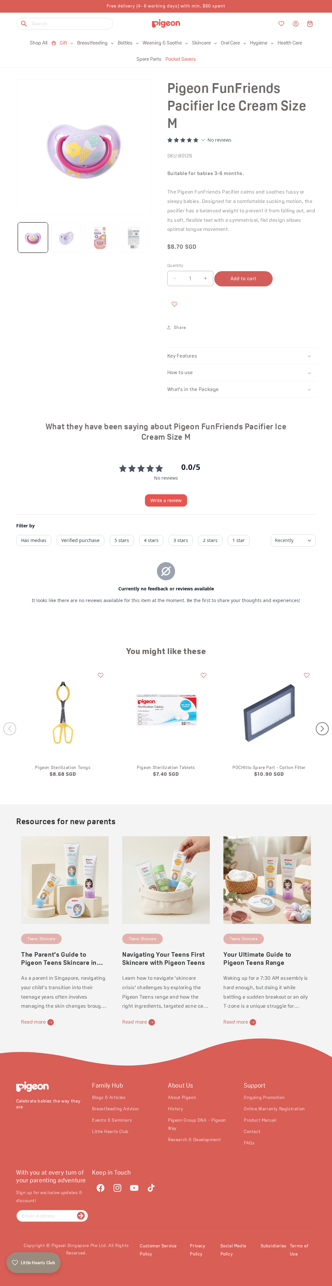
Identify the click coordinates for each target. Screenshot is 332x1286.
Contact (252, 1131)
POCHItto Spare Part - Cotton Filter (269, 767)
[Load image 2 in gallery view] (66, 237)
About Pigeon (182, 1097)
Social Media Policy (233, 1250)
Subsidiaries (274, 1246)
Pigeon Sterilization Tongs (62, 767)
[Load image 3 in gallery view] (100, 237)
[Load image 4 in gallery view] (133, 237)
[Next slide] (322, 728)
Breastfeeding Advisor (115, 1109)
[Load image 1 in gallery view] (33, 237)
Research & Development (194, 1139)
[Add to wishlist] (174, 303)
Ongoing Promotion (264, 1097)
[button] (310, 24)
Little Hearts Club (110, 1131)
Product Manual (260, 1120)
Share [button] (180, 327)
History (175, 1109)
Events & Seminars (112, 1120)
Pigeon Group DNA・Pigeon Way (197, 1124)
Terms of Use (299, 1250)
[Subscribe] (81, 1216)
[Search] (24, 24)
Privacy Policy (197, 1250)
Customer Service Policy (158, 1250)
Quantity (175, 265)
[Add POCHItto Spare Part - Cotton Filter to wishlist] (307, 675)
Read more (33, 1021)
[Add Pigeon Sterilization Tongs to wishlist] (100, 675)
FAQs (249, 1143)
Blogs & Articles (109, 1097)
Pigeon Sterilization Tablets (166, 767)
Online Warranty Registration (274, 1109)
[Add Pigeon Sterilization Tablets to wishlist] (203, 675)
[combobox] (65, 24)
